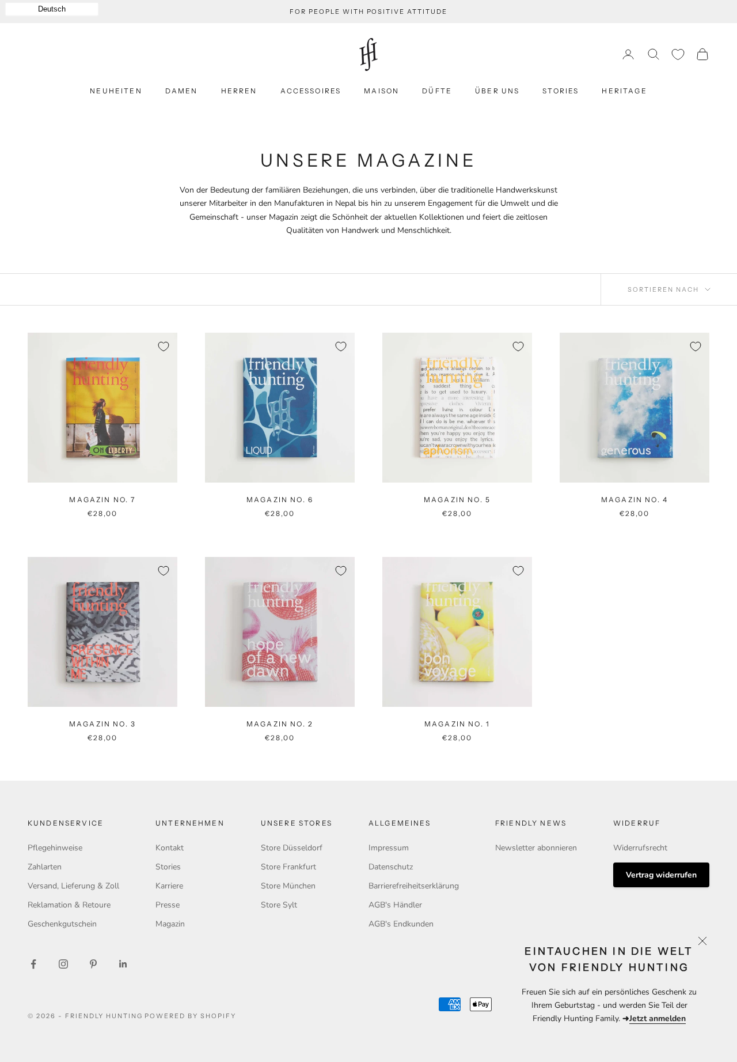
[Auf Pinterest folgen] (93, 964)
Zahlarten (45, 866)
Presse (167, 904)
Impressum (388, 847)
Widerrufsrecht (640, 847)
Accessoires (310, 90)
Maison (381, 90)
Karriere (169, 885)
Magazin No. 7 (102, 499)
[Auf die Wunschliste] (163, 346)
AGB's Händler (395, 904)
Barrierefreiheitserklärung (413, 885)
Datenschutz (390, 866)
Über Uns (497, 90)
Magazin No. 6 (279, 499)
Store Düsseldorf (291, 847)
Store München (288, 885)
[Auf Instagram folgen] (63, 964)
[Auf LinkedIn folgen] (123, 964)
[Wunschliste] (678, 54)
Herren (239, 90)
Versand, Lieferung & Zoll (73, 885)
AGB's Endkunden (401, 923)
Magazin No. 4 (634, 499)
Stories (560, 90)
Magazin (170, 923)
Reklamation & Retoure (69, 904)
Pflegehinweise (55, 847)
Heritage (624, 90)
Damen (181, 90)
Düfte (437, 90)
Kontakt (169, 847)
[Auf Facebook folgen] (33, 964)
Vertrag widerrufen (661, 874)
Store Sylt (279, 904)
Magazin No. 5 (457, 499)
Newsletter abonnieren (536, 847)
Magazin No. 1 (457, 724)
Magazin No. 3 (102, 724)
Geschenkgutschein (62, 923)
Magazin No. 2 (279, 724)
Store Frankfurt (288, 866)
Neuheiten (116, 90)
